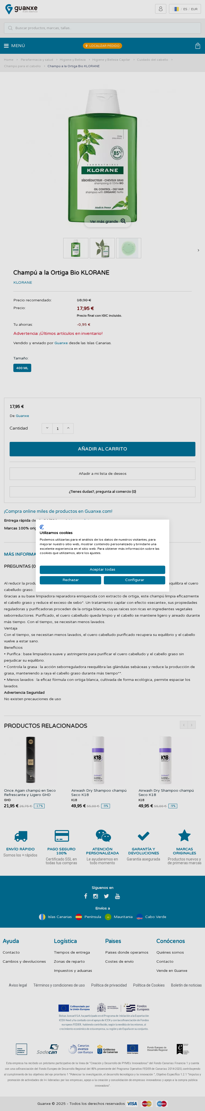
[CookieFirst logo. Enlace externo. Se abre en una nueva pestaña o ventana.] (42, 527)
